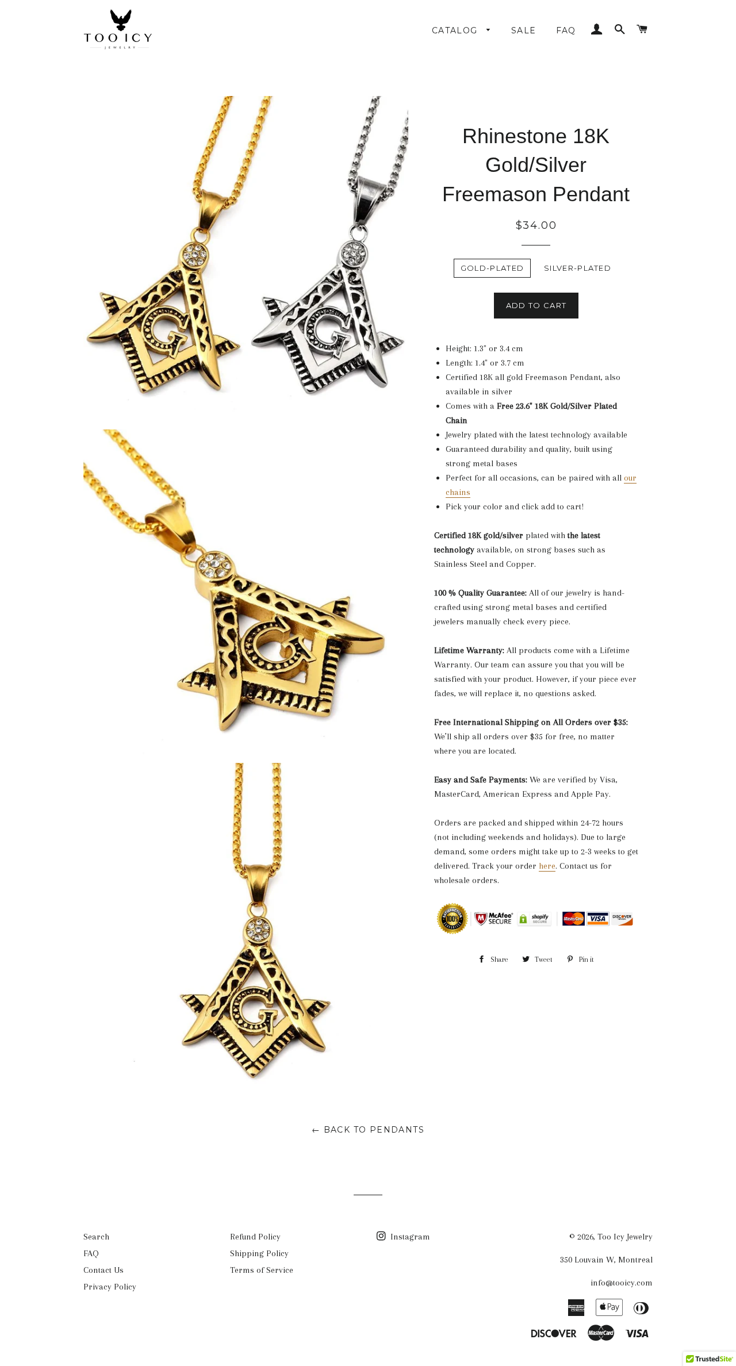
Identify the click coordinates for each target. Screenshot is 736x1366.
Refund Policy (255, 1236)
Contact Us (103, 1270)
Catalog (456, 30)
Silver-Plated (577, 268)
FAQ (566, 30)
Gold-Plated (492, 268)
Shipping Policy (259, 1253)
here (547, 866)
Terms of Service (261, 1270)
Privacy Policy (109, 1286)
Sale (523, 30)
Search (96, 1236)
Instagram (409, 1236)
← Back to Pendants (368, 1130)
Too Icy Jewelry (625, 1236)
